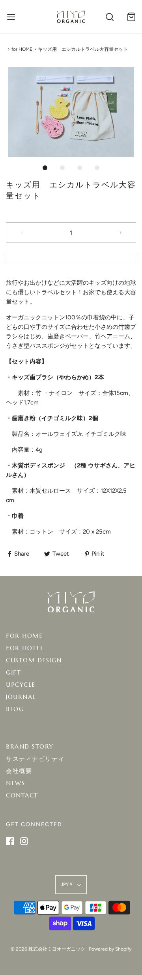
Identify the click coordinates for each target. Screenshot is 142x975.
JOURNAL (21, 697)
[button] (71, 112)
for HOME (21, 49)
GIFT (13, 672)
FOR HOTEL (25, 648)
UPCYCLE (21, 684)
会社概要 (19, 771)
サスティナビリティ (35, 758)
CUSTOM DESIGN (34, 660)
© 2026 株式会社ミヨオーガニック (48, 949)
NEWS (15, 783)
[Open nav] (11, 17)
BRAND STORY (30, 746)
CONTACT (22, 795)
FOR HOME (24, 635)
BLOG (15, 709)
